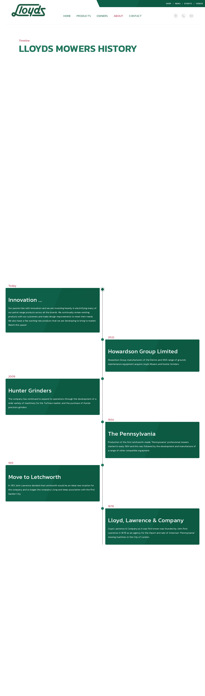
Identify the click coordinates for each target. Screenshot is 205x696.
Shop (168, 3)
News (177, 3)
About (118, 16)
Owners (102, 16)
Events (188, 3)
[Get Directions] (175, 16)
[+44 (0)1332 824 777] (183, 16)
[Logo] (28, 13)
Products (84, 16)
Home (67, 16)
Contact (135, 16)
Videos (199, 3)
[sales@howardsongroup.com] (191, 16)
